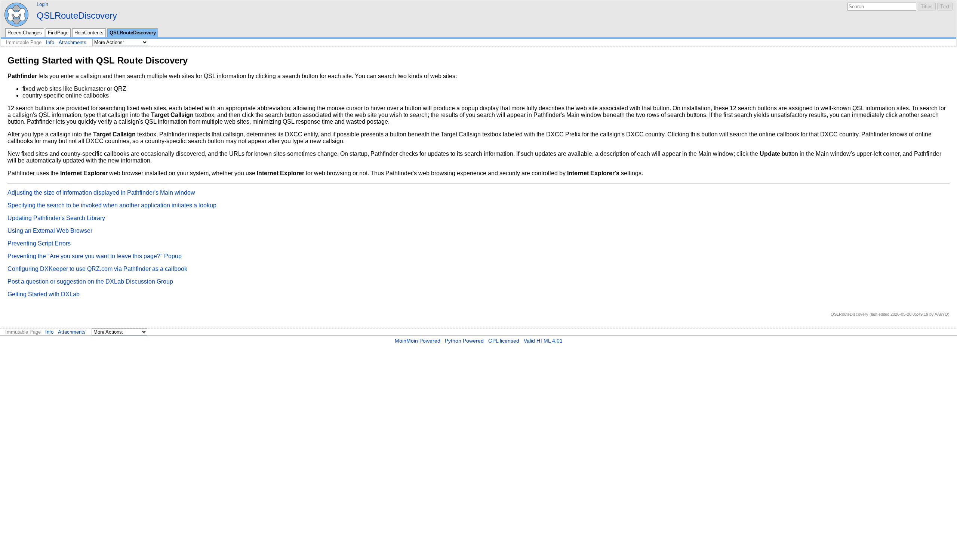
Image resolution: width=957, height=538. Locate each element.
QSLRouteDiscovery (77, 15)
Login (42, 4)
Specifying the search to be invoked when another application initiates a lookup (111, 205)
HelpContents (89, 32)
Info (50, 42)
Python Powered (464, 341)
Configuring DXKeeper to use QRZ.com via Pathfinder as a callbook (97, 269)
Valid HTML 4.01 (543, 341)
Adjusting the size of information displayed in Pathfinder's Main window (101, 192)
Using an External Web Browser (49, 231)
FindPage (58, 32)
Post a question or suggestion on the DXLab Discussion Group (90, 281)
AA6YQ (941, 314)
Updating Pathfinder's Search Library (56, 218)
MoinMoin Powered (417, 341)
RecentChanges (24, 32)
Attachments (72, 42)
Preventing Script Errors (39, 243)
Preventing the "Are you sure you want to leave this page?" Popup (94, 256)
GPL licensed (503, 341)
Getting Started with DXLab (43, 294)
